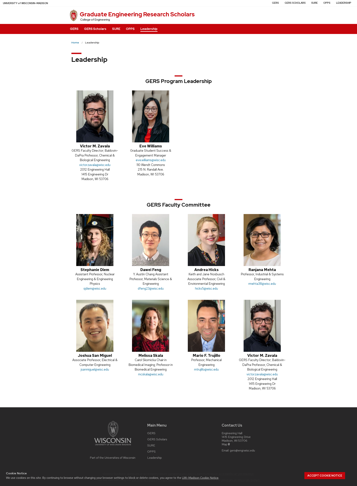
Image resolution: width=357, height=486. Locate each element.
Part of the (112, 458)
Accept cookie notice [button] (324, 475)
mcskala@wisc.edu (150, 374)
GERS (74, 29)
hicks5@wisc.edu (206, 288)
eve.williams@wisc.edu (151, 160)
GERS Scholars (95, 29)
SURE (116, 29)
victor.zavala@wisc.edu (94, 165)
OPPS (130, 29)
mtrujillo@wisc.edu (206, 369)
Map (224, 444)
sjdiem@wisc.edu (94, 288)
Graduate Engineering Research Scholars (137, 14)
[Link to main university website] (112, 446)
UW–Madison (25, 3)
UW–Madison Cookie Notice (200, 478)
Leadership (148, 29)
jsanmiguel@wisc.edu (95, 369)
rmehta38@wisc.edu (262, 284)
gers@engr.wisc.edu (242, 450)
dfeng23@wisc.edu (151, 288)
